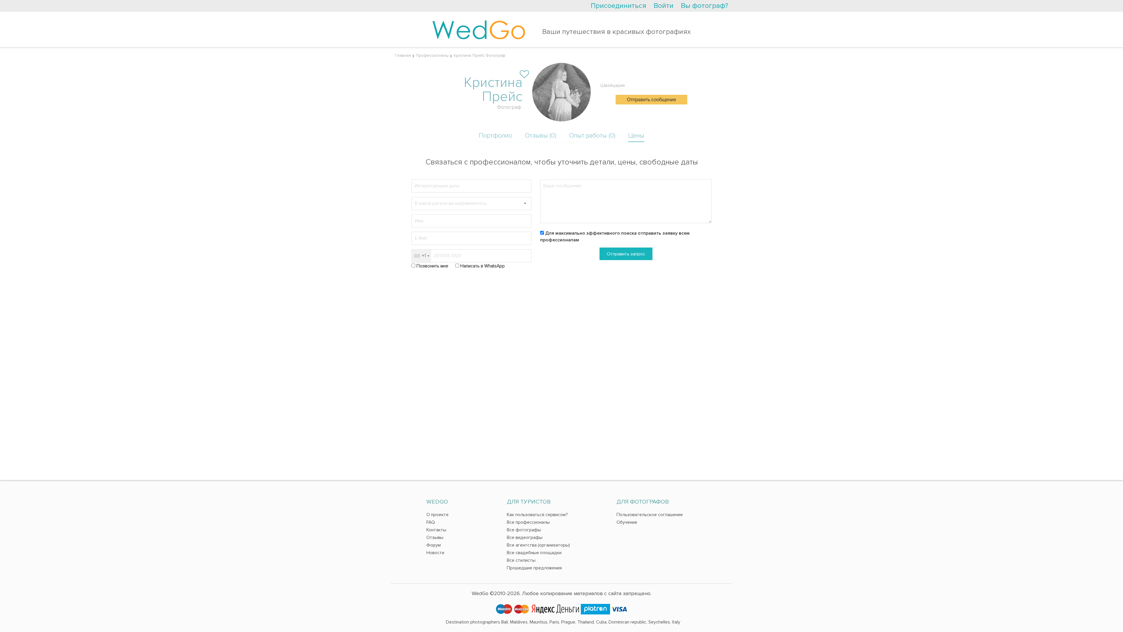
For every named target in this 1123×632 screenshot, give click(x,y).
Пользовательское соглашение (649, 515)
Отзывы (434, 537)
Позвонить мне (432, 266)
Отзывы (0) (540, 136)
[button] (525, 203)
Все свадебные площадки (534, 553)
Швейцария (612, 85)
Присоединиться (618, 5)
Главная (403, 55)
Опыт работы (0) (592, 136)
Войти (664, 5)
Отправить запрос (626, 254)
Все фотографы (524, 530)
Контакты (436, 530)
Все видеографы (524, 537)
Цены (636, 136)
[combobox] (421, 256)
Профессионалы (432, 55)
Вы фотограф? (704, 5)
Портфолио (495, 136)
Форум (433, 545)
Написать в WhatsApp (482, 266)
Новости (435, 553)
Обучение (626, 522)
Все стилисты (521, 560)
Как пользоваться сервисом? (537, 515)
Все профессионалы (528, 522)
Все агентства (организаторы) (538, 545)
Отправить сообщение (651, 100)
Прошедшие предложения (534, 568)
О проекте (437, 515)
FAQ (430, 522)
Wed (478, 29)
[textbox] (471, 203)
